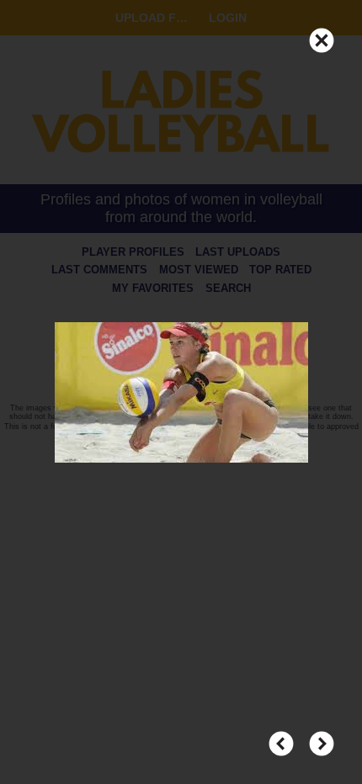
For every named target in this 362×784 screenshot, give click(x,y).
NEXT (321, 736)
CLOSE (321, 33)
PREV (281, 736)
